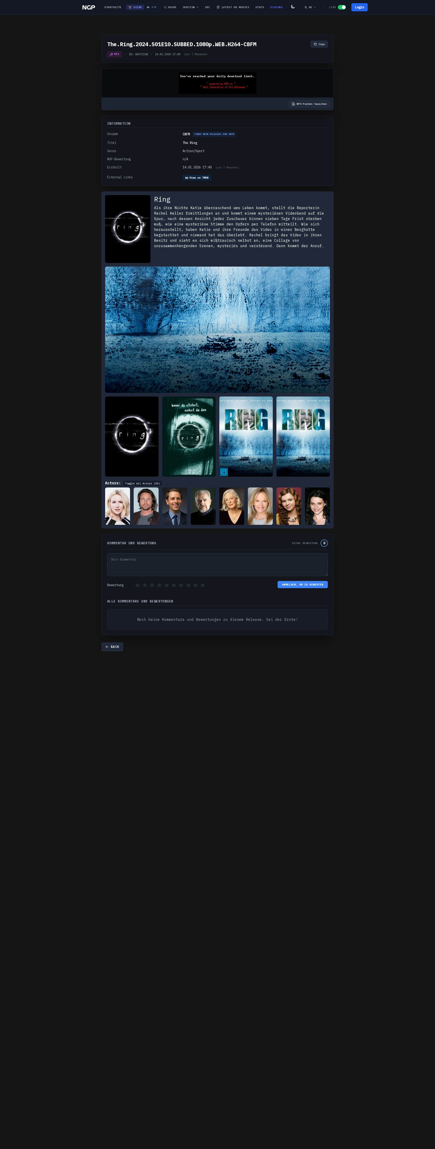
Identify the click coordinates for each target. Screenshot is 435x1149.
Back (115, 647)
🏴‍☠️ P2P (152, 7)
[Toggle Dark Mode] (293, 7)
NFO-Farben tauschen (312, 103)
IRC (207, 7)
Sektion (189, 7)
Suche (172, 7)
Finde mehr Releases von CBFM (214, 134)
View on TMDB (198, 177)
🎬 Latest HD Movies (232, 7)
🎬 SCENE (135, 7)
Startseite (112, 7)
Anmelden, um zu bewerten (302, 584)
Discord (276, 7)
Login (359, 7)
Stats (259, 7)
